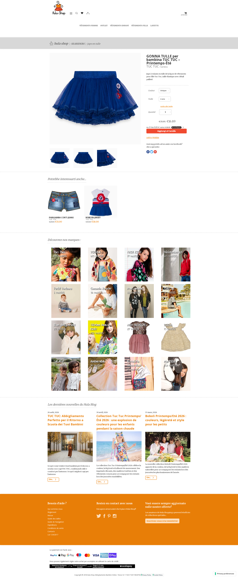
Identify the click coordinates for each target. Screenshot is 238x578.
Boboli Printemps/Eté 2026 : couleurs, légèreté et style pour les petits (165, 420)
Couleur (151, 90)
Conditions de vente (56, 528)
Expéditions (52, 525)
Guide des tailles (54, 518)
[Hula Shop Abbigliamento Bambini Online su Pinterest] (109, 516)
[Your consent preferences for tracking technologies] (224, 573)
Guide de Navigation (56, 522)
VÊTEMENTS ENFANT (119, 25)
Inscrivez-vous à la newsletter (162, 520)
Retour (50, 515)
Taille (150, 99)
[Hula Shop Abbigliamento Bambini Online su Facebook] (104, 516)
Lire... (51, 479)
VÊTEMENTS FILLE (139, 25)
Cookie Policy (158, 575)
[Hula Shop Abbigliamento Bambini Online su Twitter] (98, 516)
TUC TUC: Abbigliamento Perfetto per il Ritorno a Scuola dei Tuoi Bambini (66, 420)
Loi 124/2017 (53, 534)
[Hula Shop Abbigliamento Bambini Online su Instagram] (114, 516)
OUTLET (104, 25)
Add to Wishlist (152, 137)
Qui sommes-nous (55, 509)
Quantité (151, 112)
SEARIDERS (77, 43)
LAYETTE (154, 25)
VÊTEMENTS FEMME (88, 25)
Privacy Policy (146, 575)
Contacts (51, 531)
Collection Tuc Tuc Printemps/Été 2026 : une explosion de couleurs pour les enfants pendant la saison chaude (118, 422)
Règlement (52, 512)
